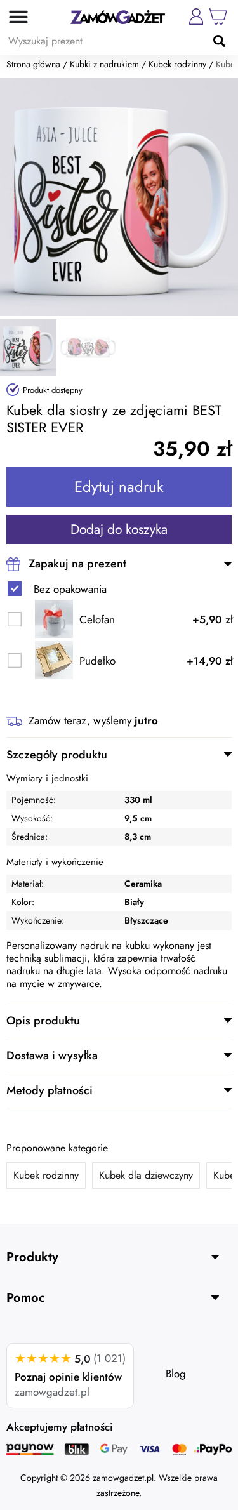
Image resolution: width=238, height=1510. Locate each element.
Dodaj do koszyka (119, 529)
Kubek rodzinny (177, 64)
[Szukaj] (219, 40)
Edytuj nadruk (119, 486)
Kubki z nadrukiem (104, 64)
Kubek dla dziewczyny (146, 1175)
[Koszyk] (218, 16)
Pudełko (97, 661)
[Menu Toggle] (14, 16)
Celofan (97, 619)
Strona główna (33, 64)
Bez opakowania (70, 589)
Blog (176, 1373)
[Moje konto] (196, 16)
